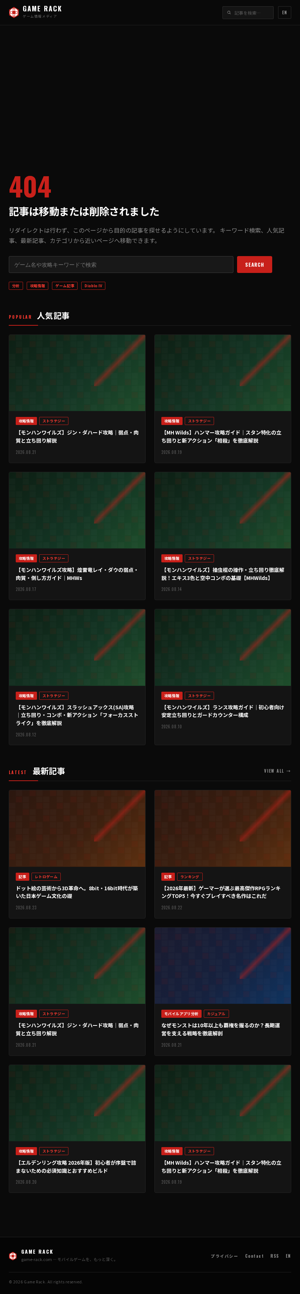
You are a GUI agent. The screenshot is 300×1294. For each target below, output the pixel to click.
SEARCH (254, 264)
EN (284, 12)
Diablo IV (93, 285)
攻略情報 (37, 285)
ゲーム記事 (64, 285)
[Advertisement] (150, 92)
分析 (16, 285)
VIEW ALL (277, 771)
